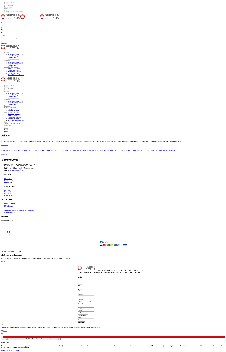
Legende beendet (9, 2)
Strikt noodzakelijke (55, 339)
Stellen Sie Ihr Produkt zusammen (13, 11)
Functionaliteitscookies (42, 339)
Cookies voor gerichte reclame (16, 339)
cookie (2, 330)
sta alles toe (16, 350)
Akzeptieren (4, 331)
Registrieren (81, 322)
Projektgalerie (8, 7)
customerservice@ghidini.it (15, 170)
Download (7, 8)
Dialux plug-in (8, 182)
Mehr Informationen (95, 327)
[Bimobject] (7, 235)
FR (1, 29)
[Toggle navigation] (1, 37)
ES (1, 30)
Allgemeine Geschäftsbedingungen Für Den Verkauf (19, 210)
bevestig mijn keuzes (6, 350)
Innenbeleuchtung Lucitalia (15, 56)
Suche (2, 40)
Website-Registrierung (14, 68)
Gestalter (6, 4)
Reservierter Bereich (10, 107)
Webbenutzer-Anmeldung (15, 71)
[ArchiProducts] (7, 232)
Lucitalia (6, 129)
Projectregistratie (9, 206)
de (1, 24)
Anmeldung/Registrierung (11, 67)
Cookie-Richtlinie (9, 195)
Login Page (7, 125)
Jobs (5, 10)
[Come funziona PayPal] (113, 249)
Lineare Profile (12, 57)
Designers (7, 190)
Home (6, 128)
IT (1, 27)
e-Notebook (7, 205)
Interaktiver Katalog (9, 203)
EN (2, 25)
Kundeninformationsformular (16, 75)
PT (1, 33)
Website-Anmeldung (13, 70)
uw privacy (4, 339)
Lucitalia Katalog (9, 180)
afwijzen (3, 333)
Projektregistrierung (13, 73)
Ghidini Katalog (8, 179)
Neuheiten (7, 60)
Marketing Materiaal (13, 59)
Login (79, 285)
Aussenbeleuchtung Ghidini (15, 54)
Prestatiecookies (30, 339)
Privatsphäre (7, 193)
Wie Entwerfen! (8, 5)
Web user (10, 109)
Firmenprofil (7, 192)
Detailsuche (4, 43)
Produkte (6, 52)
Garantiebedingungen (10, 212)
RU (2, 32)
